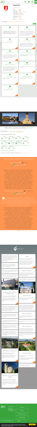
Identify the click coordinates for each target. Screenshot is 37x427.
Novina (14, 183)
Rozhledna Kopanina (27, 222)
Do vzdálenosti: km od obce (15, 162)
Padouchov (19, 183)
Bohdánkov (13, 170)
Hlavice (13, 174)
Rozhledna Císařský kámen (25, 213)
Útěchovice (19, 187)
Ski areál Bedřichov (24, 223)
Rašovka (14, 184)
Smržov (31, 184)
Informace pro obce (22, 414)
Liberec (20, 11)
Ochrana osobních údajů (6, 420)
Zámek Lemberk (20, 214)
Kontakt (18, 420)
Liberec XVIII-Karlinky (24, 179)
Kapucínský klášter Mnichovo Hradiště (23, 224)
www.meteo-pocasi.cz (24, 152)
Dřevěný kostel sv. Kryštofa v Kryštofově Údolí (22, 208)
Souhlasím (32, 424)
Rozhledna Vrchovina (8, 212)
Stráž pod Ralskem (22, 186)
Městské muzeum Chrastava (20, 218)
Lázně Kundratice (17, 21)
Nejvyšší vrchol (29, 202)
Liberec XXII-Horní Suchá (9, 181)
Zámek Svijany (28, 221)
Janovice (19, 176)
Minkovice (25, 182)
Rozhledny (26, 200)
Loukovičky (11, 182)
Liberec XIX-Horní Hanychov (13, 179)
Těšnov (14, 187)
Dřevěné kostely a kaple (9, 202)
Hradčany (9, 176)
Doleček (29, 172)
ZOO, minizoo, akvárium (9, 198)
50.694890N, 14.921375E (22, 12)
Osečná (16, 5)
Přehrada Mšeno (16, 223)
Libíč (5, 182)
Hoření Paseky (21, 174)
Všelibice (14, 188)
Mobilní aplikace (22, 417)
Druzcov (11, 21)
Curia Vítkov (31, 223)
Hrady (31, 200)
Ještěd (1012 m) (22, 207)
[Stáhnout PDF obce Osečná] (33, 24)
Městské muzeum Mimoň (27, 219)
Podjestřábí (24, 183)
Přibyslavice (29, 183)
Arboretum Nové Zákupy (10, 224)
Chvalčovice (16, 172)
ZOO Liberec (7, 219)
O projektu (22, 407)
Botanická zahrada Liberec (15, 219)
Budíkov (31, 170)
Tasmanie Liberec (9, 213)
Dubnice (29, 173)
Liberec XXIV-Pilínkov (19, 181)
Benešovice (6, 170)
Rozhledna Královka (27, 228)
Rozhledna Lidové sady (10, 221)
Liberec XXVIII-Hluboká (28, 181)
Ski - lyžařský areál (27, 198)
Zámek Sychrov (30, 218)
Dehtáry (21, 172)
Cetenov (7, 172)
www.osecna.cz (21, 19)
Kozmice (14, 177)
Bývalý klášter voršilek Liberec (10, 214)
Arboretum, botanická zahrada (18, 200)
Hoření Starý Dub (28, 174)
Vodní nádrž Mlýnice (8, 223)
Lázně (24, 202)
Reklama (22, 410)
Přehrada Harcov (27, 217)
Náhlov (6, 183)
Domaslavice (14, 173)
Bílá (9, 170)
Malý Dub (20, 182)
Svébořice (29, 186)
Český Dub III (23, 171)
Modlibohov (30, 182)
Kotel (13, 21)
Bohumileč (19, 170)
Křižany (18, 177)
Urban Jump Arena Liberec (19, 212)
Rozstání (22, 184)
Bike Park (34, 202)
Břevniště (23, 170)
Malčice (16, 182)
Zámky (34, 200)
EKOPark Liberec (28, 212)
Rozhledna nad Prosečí (20, 221)
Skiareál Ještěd (29, 207)
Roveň (18, 184)
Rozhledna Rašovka (7, 210)
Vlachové (21, 21)
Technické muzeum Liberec (13, 216)
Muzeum (14, 204)
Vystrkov (18, 188)
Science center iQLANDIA (25, 211)
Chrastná (8, 21)
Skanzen (32, 198)
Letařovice (19, 178)
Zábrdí (24, 21)
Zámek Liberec (16, 213)
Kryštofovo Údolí (28, 177)
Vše (3, 198)
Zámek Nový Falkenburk (8, 218)
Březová (27, 170)
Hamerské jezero (15, 207)
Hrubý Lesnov (14, 176)
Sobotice (11, 186)
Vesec (26, 187)
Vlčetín (7, 188)
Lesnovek (14, 178)
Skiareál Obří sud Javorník (17, 210)
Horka (5, 176)
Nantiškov (10, 183)
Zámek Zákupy (9, 228)
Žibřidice (29, 188)
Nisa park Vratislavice (28, 214)
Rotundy (16, 202)
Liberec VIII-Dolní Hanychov (26, 178)
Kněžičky (7, 177)
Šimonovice (27, 184)
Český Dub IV (29, 171)
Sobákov (7, 186)
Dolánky (25, 172)
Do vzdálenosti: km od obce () (13, 190)
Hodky (16, 174)
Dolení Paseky (8, 173)
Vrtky (10, 188)
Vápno (23, 187)
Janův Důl (24, 176)
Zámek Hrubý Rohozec (17, 228)
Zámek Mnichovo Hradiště (11, 226)
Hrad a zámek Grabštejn (10, 222)
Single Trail (9, 204)
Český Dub (7, 171)
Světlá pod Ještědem (8, 187)
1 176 (19, 17)
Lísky (8, 182)
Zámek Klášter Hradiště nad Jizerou (11, 227)
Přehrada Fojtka (19, 222)
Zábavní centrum (20, 204)
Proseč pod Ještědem (8, 184)
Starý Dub (16, 186)
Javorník (28, 176)
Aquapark (16, 198)
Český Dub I (12, 171)
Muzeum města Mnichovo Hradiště (24, 226)
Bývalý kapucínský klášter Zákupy (25, 227)
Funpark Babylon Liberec (28, 210)
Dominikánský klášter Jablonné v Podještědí (14, 217)
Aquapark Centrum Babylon (13, 211)
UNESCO (21, 198)
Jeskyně (20, 202)
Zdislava (25, 188)
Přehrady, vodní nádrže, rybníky (7, 200)
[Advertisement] (18, 104)
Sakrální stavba (26, 204)
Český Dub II (17, 171)
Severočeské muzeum (24, 216)
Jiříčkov (32, 176)
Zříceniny (2, 202)
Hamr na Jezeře (7, 174)
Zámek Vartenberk (9, 208)
